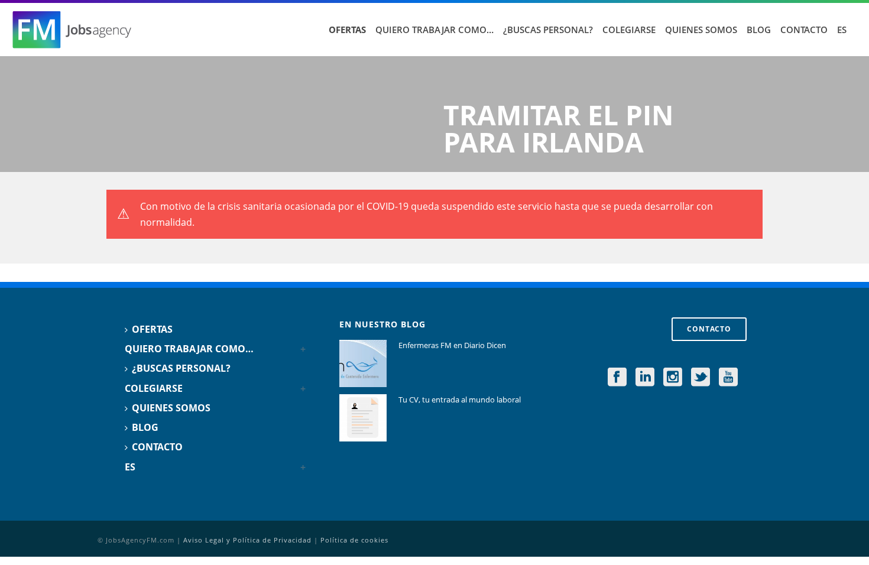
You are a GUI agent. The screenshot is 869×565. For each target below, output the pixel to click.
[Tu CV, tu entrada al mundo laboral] (363, 417)
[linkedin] (644, 378)
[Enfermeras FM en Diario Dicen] (363, 363)
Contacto (804, 29)
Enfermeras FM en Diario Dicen (452, 345)
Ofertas (347, 29)
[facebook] (617, 378)
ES (842, 29)
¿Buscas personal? (548, 29)
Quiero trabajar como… (434, 29)
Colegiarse (629, 29)
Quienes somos (701, 29)
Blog (759, 29)
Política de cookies (354, 539)
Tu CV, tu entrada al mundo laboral (459, 399)
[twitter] (700, 378)
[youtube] (728, 378)
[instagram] (672, 378)
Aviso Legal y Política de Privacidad (247, 539)
